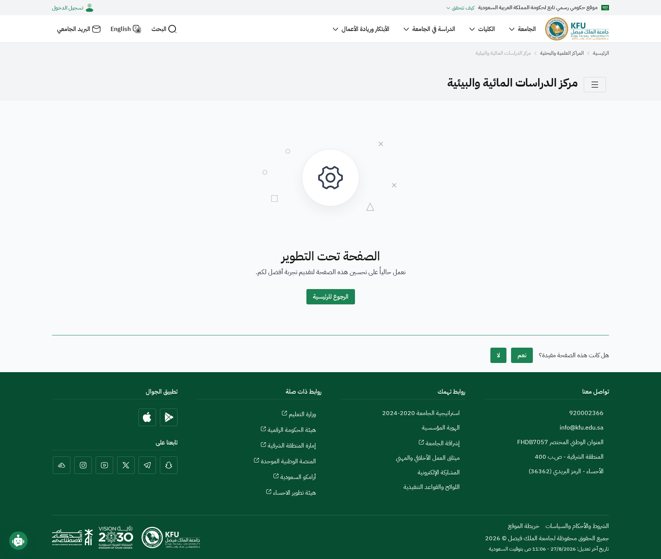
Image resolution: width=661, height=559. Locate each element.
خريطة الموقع (523, 526)
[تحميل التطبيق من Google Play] (168, 417)
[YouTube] (104, 465)
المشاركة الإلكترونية (439, 472)
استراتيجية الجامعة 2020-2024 (421, 413)
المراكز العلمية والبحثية (562, 53)
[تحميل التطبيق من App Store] (147, 417)
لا (498, 355)
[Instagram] (83, 465)
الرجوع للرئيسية (330, 296)
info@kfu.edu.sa (582, 427)
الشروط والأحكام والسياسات (577, 526)
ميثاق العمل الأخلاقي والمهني (428, 458)
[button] (164, 28)
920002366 (586, 413)
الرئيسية (601, 53)
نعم (522, 355)
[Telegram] (147, 465)
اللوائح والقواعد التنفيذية (432, 487)
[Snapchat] (168, 465)
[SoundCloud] (61, 465)
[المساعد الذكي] (18, 540)
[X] (126, 465)
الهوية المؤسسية (441, 427)
